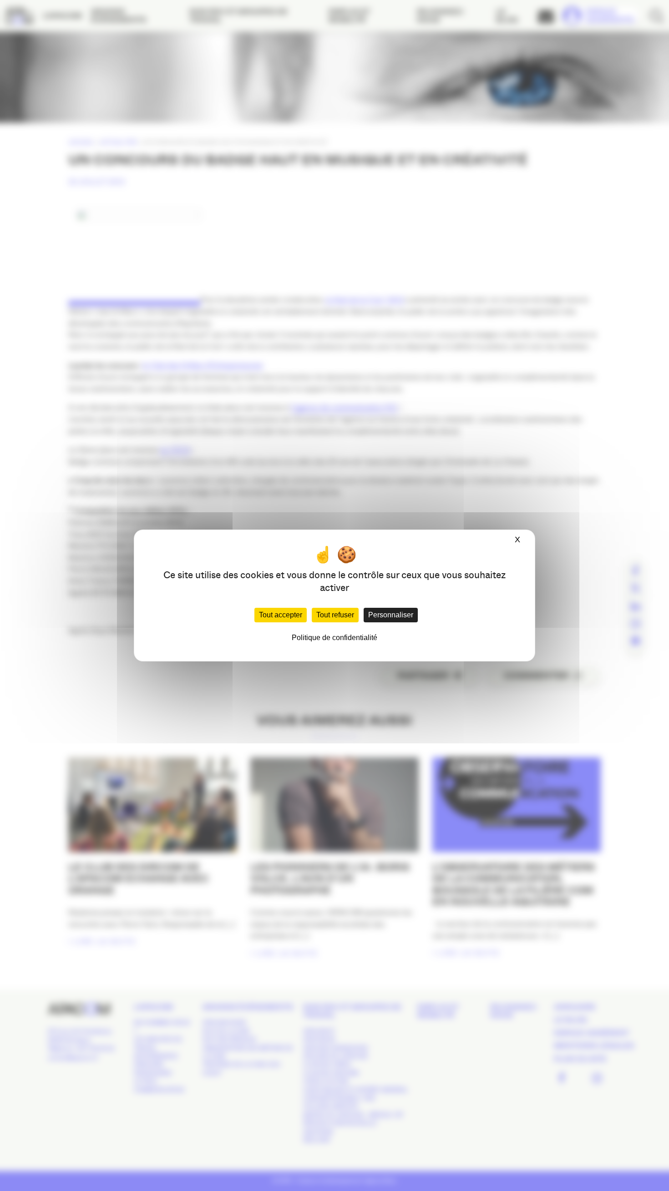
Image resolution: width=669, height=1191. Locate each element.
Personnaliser (390, 615)
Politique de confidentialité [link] (334, 637)
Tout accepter (280, 615)
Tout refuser (335, 615)
